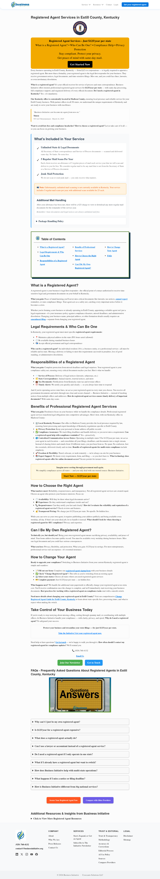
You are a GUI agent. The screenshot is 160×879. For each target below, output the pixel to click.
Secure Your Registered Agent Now (64, 800)
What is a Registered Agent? (52, 247)
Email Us (80, 655)
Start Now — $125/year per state (80, 476)
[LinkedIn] (17, 854)
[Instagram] (26, 854)
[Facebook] (36, 854)
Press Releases (54, 843)
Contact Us (53, 847)
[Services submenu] (89, 4)
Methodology (104, 839)
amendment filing (38, 319)
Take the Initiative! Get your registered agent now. (80, 633)
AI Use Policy (104, 854)
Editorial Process (106, 850)
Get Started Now (80, 64)
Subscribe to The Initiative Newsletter (82, 844)
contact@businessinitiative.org (28, 848)
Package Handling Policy (51, 221)
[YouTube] (31, 854)
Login (116, 4)
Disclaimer (128, 835)
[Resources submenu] (102, 4)
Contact (109, 4)
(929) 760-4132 (22, 844)
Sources (102, 858)
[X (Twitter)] (21, 854)
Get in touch (61, 642)
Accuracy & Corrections (104, 845)
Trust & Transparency (108, 835)
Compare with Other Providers (98, 800)
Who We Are (54, 839)
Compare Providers (107, 862)
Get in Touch (93, 662)
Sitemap (126, 839)
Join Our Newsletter (70, 662)
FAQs (109, 255)
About (51, 835)
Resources (97, 4)
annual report (122, 298)
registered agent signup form (78, 570)
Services (85, 4)
